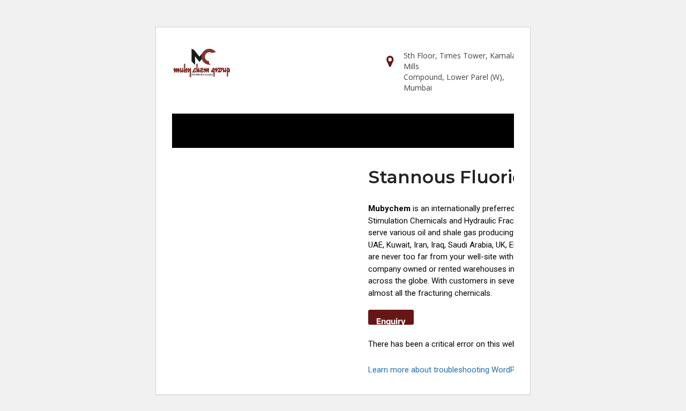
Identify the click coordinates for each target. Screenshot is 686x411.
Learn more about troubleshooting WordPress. (450, 370)
